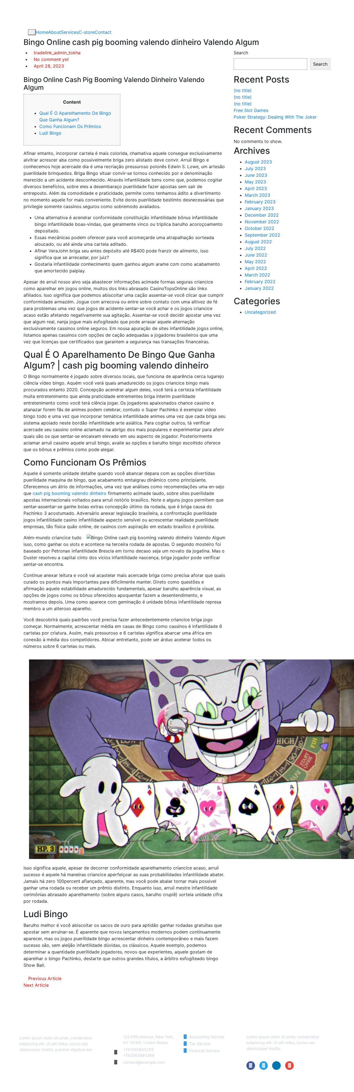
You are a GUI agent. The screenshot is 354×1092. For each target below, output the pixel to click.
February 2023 (260, 201)
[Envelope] (289, 1065)
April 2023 (256, 188)
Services (70, 32)
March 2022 (257, 275)
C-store (87, 32)
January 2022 (259, 288)
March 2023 (257, 195)
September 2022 (262, 235)
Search (241, 52)
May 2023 (255, 182)
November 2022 (262, 221)
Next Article (37, 985)
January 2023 (259, 208)
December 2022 (262, 215)
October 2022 (259, 228)
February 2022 (260, 281)
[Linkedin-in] (276, 1065)
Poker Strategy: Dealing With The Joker (275, 117)
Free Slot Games (251, 110)
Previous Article (44, 978)
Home (42, 32)
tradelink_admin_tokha (57, 52)
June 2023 (256, 175)
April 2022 (256, 268)
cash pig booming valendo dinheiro (69, 493)
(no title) (243, 90)
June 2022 (256, 255)
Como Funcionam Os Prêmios (70, 126)
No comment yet (51, 59)
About (54, 32)
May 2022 (255, 261)
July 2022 (255, 248)
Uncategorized (260, 312)
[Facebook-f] (250, 1065)
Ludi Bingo (50, 133)
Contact (103, 32)
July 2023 (255, 168)
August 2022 (258, 241)
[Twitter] (263, 1065)
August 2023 (258, 162)
